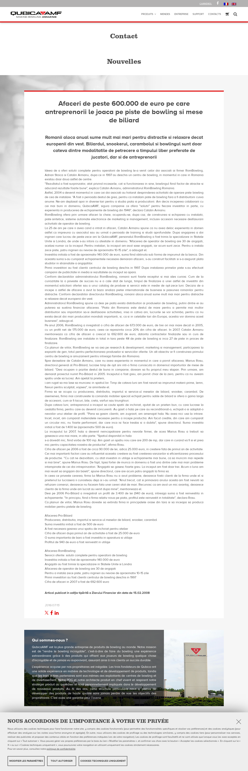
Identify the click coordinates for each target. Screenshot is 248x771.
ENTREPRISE (181, 14)
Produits (147, 14)
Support (198, 14)
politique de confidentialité (60, 748)
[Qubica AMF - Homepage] (36, 14)
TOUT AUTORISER (61, 760)
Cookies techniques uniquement (103, 760)
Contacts (214, 14)
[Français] (226, 4)
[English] (233, 4)
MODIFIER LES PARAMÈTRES (26, 760)
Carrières (206, 3)
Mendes (165, 14)
